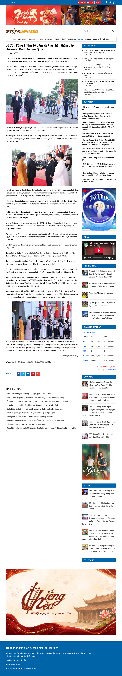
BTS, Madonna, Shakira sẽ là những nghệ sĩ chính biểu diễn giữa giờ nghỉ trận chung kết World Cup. (102, 315)
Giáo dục (87, 39)
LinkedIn (28, 374)
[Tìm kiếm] (113, 31)
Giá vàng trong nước (90, 332)
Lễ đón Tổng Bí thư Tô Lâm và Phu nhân (40, 362)
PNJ (84, 346)
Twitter (23, 374)
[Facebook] (106, 2)
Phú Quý (86, 356)
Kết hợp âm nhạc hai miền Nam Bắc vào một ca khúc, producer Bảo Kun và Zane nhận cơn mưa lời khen (98, 116)
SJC (84, 341)
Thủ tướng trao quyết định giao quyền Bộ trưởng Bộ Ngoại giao (31, 413)
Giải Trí (24, 39)
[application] (99, 250)
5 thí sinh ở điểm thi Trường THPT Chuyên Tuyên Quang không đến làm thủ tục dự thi (101, 493)
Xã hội (56, 39)
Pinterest (33, 374)
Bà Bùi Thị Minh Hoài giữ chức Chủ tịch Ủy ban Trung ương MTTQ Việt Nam (35, 420)
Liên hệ (12, 2)
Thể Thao (105, 39)
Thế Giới (63, 39)
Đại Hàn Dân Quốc (18, 362)
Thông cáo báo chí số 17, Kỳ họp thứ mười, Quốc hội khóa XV (30, 417)
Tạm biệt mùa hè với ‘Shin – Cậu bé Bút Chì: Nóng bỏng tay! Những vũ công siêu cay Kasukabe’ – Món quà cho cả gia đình (99, 142)
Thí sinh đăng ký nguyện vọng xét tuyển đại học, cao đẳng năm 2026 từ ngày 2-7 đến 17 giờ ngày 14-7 (102, 548)
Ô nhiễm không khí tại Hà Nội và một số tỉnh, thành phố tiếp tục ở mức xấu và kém (37, 401)
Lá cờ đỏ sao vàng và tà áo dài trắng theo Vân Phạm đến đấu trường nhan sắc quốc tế (100, 385)
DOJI (84, 351)
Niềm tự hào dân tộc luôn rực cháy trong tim (99, 59)
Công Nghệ (97, 39)
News (98, 2)
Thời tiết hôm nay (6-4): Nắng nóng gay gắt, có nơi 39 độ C (29, 394)
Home (82, 2)
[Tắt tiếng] (109, 258)
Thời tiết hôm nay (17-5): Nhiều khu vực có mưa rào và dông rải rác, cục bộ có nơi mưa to (99, 166)
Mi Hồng (86, 360)
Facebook (18, 374)
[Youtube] (110, 2)
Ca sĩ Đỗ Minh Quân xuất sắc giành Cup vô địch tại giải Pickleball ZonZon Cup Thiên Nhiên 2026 (102, 274)
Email (38, 374)
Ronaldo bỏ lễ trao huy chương (101, 293)
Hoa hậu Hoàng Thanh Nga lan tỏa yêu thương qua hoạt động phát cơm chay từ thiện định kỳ (102, 425)
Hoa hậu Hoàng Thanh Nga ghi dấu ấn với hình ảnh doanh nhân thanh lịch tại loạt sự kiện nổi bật (102, 397)
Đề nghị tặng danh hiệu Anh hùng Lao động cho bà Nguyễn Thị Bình (32, 405)
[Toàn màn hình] (113, 258)
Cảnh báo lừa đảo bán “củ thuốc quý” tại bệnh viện (26, 424)
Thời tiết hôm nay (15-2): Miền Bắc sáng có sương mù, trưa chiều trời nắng (35, 398)
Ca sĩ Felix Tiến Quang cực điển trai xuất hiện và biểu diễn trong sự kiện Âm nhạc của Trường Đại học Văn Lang (99, 151)
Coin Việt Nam (111, 370)
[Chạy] (85, 258)
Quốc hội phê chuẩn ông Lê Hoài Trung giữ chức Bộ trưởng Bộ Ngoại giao (35, 409)
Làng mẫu (48, 39)
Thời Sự (80, 39)
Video (91, 2)
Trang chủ (17, 39)
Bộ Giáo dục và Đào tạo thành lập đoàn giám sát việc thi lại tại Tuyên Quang (102, 506)
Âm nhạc (40, 39)
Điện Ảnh (32, 39)
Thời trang (72, 39)
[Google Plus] (114, 2)
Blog (7, 2)
